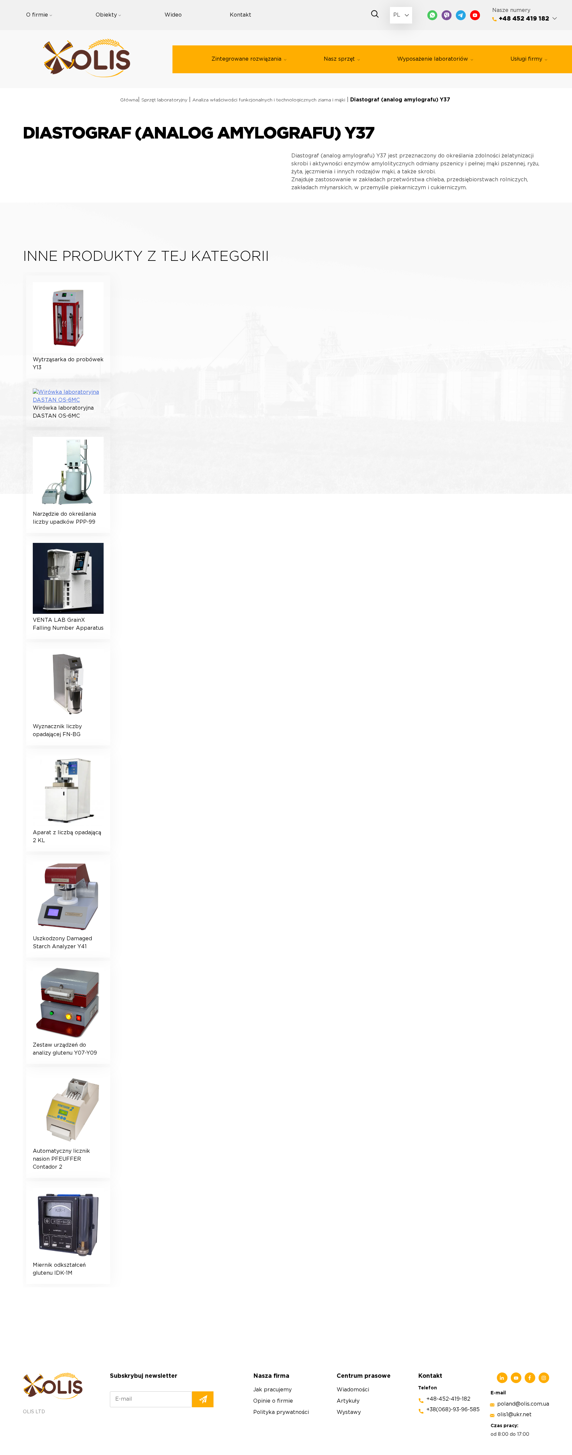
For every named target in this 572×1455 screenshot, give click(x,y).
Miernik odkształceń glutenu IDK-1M (59, 1269)
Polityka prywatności (281, 1412)
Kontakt (240, 15)
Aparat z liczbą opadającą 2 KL (67, 836)
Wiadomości (353, 1389)
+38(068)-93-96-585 (453, 1409)
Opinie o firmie (273, 1401)
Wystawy (349, 1412)
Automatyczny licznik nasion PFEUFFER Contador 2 (61, 1159)
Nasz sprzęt (339, 59)
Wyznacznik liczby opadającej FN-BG (57, 730)
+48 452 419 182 (524, 19)
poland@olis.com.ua (523, 1404)
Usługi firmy (526, 59)
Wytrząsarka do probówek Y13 (68, 363)
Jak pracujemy (272, 1389)
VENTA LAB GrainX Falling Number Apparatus (68, 624)
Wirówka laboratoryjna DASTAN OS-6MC (63, 412)
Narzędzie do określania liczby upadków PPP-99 (64, 518)
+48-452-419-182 (448, 1399)
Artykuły (348, 1401)
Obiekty (106, 15)
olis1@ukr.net (514, 1414)
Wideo (173, 15)
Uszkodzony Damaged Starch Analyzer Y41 (62, 942)
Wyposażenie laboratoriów (432, 59)
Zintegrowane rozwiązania (246, 59)
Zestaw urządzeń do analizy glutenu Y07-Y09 (65, 1049)
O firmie (37, 15)
